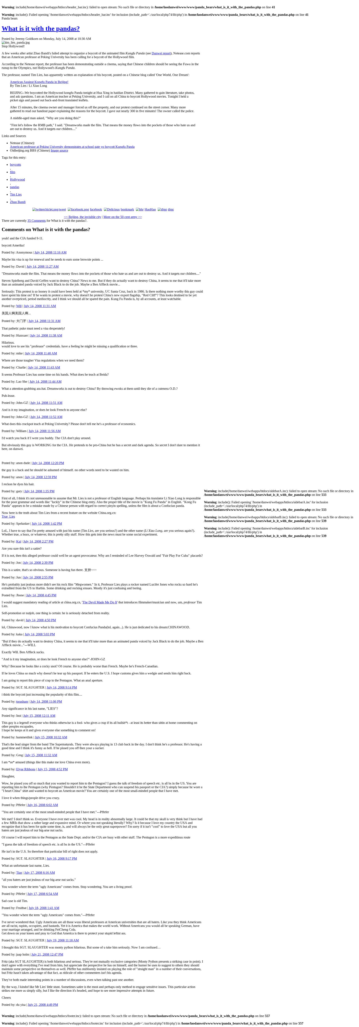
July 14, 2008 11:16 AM (50, 252)
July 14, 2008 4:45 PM (41, 595)
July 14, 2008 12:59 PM (41, 477)
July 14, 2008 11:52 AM (46, 417)
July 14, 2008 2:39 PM (38, 562)
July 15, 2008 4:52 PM (53, 769)
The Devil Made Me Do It (99, 602)
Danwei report (161, 53)
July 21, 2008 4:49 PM (43, 1004)
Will (19, 306)
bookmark (127, 209)
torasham (22, 701)
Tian (19, 872)
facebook (96, 209)
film (12, 172)
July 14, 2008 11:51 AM (46, 402)
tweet (62, 209)
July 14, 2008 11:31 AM (40, 306)
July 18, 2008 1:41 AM (44, 908)
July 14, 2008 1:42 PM (47, 523)
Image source (59, 150)
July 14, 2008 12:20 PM (48, 463)
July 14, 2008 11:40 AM (41, 353)
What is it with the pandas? (41, 28)
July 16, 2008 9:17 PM (62, 858)
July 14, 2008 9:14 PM (62, 687)
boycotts (15, 164)
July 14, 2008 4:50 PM (41, 620)
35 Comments (36, 220)
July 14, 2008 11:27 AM (43, 266)
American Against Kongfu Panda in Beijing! (39, 82)
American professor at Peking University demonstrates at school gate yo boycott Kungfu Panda (72, 146)
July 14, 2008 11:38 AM (46, 335)
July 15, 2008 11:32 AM (41, 755)
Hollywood (17, 179)
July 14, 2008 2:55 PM (38, 577)
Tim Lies (16, 194)
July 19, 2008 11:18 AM (63, 940)
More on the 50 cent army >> (122, 217)
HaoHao (150, 209)
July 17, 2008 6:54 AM (42, 894)
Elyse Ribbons (25, 769)
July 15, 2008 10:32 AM (51, 737)
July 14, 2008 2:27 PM (38, 541)
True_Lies (8, 516)
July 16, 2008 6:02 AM (42, 805)
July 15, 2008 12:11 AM (39, 715)
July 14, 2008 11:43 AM (44, 367)
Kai (18, 541)
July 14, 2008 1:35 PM (39, 491)
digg (171, 209)
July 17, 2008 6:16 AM (39, 872)
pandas (14, 187)
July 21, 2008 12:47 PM (47, 954)
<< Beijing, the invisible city (82, 217)
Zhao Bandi (18, 202)
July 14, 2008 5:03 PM (40, 634)
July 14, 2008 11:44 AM (45, 381)
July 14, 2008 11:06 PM (46, 701)
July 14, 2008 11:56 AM (45, 431)
